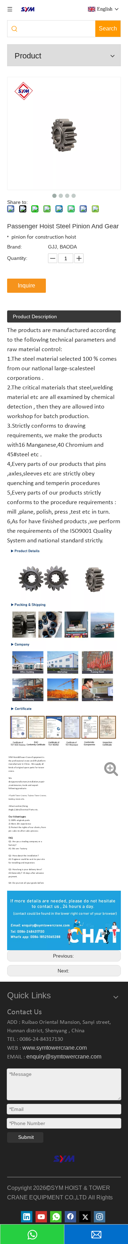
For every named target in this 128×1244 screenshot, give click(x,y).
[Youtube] (41, 1216)
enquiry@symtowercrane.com (63, 1057)
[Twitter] (85, 1216)
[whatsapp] (56, 1216)
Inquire (26, 286)
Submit (26, 1137)
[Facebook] (70, 1216)
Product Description (35, 316)
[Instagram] (99, 1216)
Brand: (14, 247)
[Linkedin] (26, 1216)
